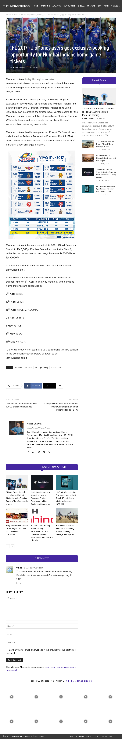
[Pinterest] (45, 452)
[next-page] (12, 546)
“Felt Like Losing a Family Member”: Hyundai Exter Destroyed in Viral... (105, 144)
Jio (36, 367)
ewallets (18, 367)
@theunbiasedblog (78, 680)
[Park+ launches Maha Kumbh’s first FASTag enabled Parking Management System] (67, 515)
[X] (50, 452)
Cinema (81, 6)
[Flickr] (34, 452)
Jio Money (44, 367)
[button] (118, 6)
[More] (60, 386)
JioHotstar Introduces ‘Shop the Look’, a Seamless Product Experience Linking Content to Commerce (40, 498)
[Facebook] (29, 452)
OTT (99, 6)
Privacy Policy (92, 736)
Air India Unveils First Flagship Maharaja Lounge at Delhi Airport (106, 158)
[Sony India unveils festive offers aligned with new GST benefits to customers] (17, 515)
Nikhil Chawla (19, 68)
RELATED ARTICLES (28, 467)
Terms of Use (106, 736)
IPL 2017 (28, 367)
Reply (18, 583)
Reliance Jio (56, 367)
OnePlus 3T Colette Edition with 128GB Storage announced (21, 405)
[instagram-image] (11, 696)
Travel (114, 6)
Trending (45, 6)
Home (35, 6)
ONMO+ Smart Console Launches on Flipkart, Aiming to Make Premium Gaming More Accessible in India (17, 498)
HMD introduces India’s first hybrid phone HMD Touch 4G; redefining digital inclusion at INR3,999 (66, 498)
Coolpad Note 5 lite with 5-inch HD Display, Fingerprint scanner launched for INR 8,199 (61, 406)
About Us (80, 736)
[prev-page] (8, 546)
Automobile (69, 6)
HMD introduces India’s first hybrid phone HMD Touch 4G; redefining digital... (105, 188)
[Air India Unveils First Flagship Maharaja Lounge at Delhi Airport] (88, 158)
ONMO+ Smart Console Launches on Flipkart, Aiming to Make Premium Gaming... (98, 111)
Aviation (57, 6)
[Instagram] (39, 452)
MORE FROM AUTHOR (54, 467)
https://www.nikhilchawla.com (38, 428)
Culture (91, 6)
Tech (106, 6)
